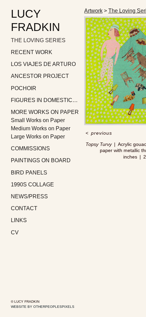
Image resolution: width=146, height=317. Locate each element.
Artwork (93, 11)
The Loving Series (38, 40)
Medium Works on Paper (40, 128)
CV (15, 232)
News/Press (29, 196)
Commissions (30, 148)
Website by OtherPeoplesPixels (42, 306)
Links (19, 220)
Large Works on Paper (38, 136)
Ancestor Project (40, 76)
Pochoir (23, 88)
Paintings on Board (41, 160)
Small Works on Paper (38, 120)
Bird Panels (29, 173)
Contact (24, 208)
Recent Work (31, 52)
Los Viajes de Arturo (43, 64)
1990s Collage (32, 184)
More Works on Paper (45, 112)
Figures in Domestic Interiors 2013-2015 (45, 100)
